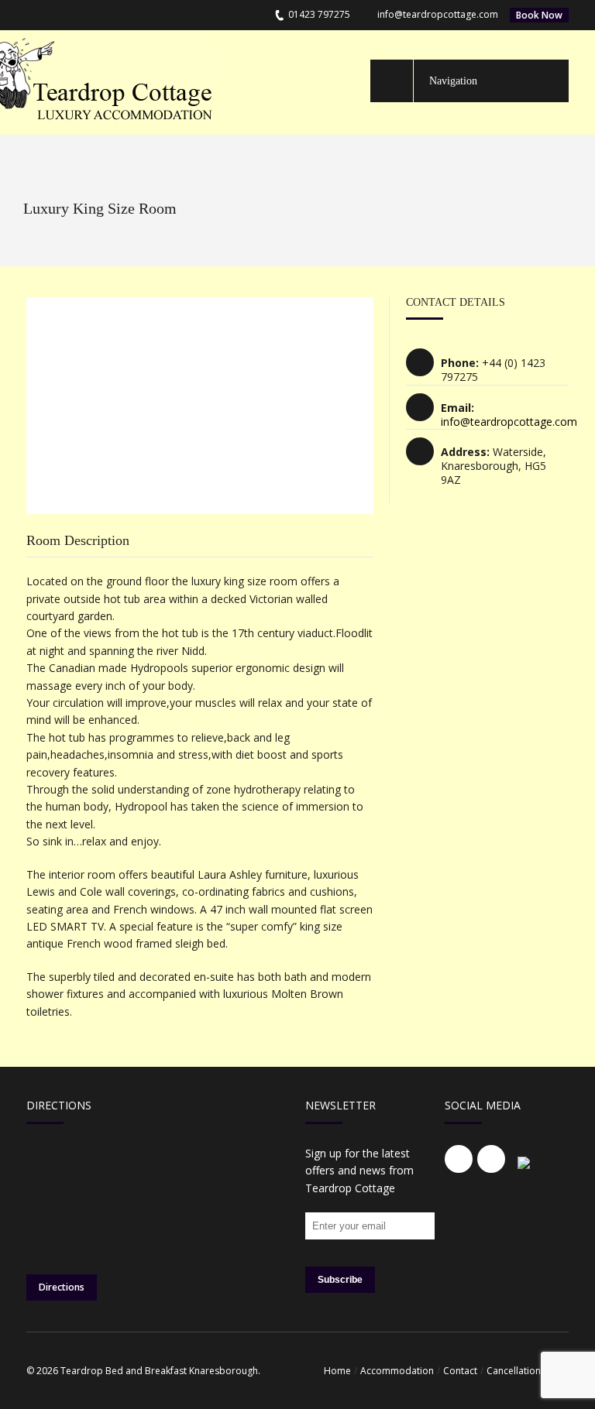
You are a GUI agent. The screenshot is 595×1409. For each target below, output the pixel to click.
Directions (61, 1287)
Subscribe (340, 1279)
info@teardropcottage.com (437, 14)
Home (337, 1370)
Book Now (539, 15)
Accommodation (397, 1370)
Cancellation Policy (528, 1370)
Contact (460, 1370)
